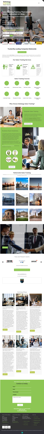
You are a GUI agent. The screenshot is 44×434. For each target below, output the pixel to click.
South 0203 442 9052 (22, 410)
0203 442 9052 (10, 24)
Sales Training (6, 87)
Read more (5, 329)
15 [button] (27, 265)
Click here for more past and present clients (22, 269)
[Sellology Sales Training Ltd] (7, 3)
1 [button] (16, 265)
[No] (42, 431)
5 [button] (19, 265)
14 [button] (26, 265)
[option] (10, 261)
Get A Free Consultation (28, 123)
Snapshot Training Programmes (36, 423)
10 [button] (23, 265)
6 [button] (20, 265)
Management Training (37, 420)
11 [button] (24, 265)
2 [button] (17, 265)
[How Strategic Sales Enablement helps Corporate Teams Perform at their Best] (35, 341)
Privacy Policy (26, 424)
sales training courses (11, 174)
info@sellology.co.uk (7, 20)
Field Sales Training (27, 87)
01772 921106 (10, 22)
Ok (22, 432)
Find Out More (5, 247)
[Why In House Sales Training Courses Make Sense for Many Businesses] (8, 300)
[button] (2, 262)
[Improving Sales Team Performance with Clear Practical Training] (22, 341)
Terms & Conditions (27, 421)
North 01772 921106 (24, 409)
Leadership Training (37, 418)
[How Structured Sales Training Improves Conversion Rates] (35, 300)
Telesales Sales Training (17, 87)
